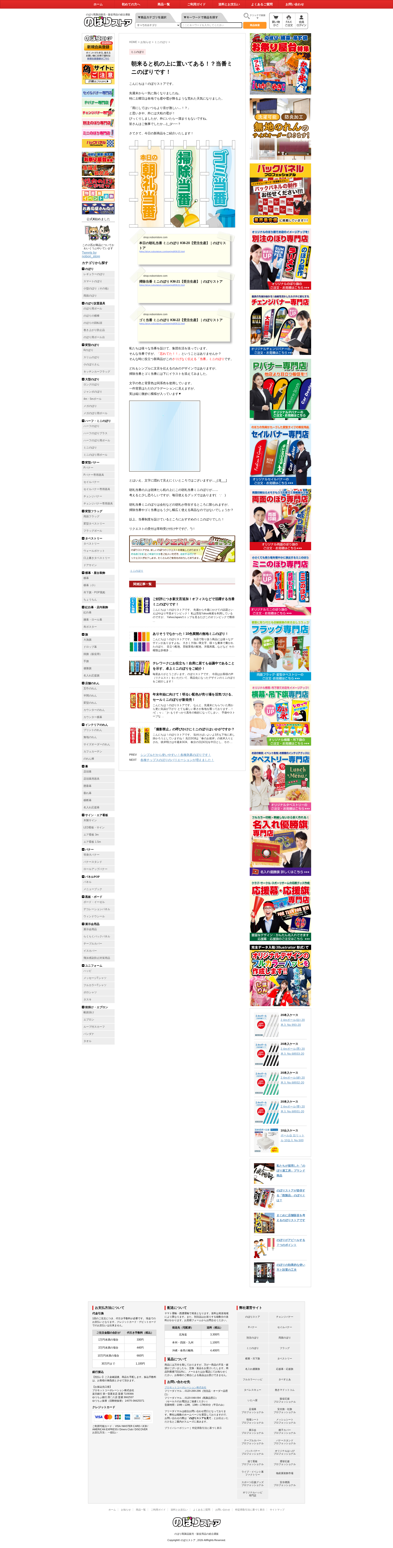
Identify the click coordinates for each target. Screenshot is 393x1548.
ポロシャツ (90, 992)
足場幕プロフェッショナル (253, 1410)
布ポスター (90, 626)
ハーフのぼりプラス (95, 433)
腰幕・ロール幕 (93, 619)
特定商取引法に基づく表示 (207, 1428)
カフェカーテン (93, 751)
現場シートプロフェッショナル (253, 1421)
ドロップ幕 (90, 646)
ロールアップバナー (95, 869)
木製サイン (90, 820)
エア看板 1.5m (92, 841)
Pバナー (88, 467)
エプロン (89, 1019)
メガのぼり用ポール (95, 413)
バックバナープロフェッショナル (253, 1452)
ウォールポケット (94, 550)
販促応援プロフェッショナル (285, 1400)
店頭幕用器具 (91, 778)
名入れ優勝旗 (252, 1369)
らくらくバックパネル (97, 936)
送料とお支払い (229, 4)
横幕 (86, 578)
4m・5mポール (93, 398)
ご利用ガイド (196, 4)
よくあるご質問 (262, 4)
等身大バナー (91, 854)
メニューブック (93, 889)
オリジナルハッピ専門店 (252, 1494)
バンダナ (89, 1034)
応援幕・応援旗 (284, 1369)
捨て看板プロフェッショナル (253, 1463)
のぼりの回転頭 (93, 323)
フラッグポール (93, 530)
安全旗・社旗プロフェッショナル (285, 1410)
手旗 (86, 661)
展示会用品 (90, 929)
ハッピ (87, 970)
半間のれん (90, 695)
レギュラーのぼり (94, 274)
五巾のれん (90, 688)
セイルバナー (91, 482)
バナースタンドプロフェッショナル (285, 1442)
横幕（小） (90, 585)
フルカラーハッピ (252, 1379)
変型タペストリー (94, 523)
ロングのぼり (91, 384)
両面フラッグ (91, 516)
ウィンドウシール (94, 916)
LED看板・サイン (94, 827)
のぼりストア (252, 1316)
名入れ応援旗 (91, 675)
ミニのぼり (90, 447)
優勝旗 (87, 668)
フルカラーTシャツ (95, 985)
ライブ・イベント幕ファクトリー (253, 1473)
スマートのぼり (93, 281)
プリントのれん (93, 730)
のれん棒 (89, 758)
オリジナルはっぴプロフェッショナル (285, 1452)
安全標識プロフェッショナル (285, 1484)
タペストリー (91, 543)
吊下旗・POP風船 (94, 592)
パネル (87, 882)
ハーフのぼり (91, 426)
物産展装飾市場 (284, 1473)
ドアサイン (90, 565)
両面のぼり (90, 295)
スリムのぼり (91, 357)
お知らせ (126, 1509)
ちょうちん (90, 599)
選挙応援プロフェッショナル (285, 1463)
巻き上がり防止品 (94, 330)
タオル (87, 1041)
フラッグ (285, 1348)
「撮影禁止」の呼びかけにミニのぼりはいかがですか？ (194, 729)
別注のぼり (252, 1337)
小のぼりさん (91, 364)
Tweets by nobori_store (91, 254)
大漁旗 (87, 639)
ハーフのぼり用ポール (97, 440)
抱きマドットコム (285, 1389)
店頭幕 (87, 771)
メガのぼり (90, 406)
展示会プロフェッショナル (253, 1431)
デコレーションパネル (97, 909)
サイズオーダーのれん (97, 744)
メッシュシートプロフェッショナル (285, 1421)
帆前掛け (89, 1012)
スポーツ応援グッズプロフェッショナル (253, 1484)
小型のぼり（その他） (97, 288)
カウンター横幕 (93, 717)
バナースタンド (93, 862)
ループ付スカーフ (94, 1026)
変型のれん (90, 702)
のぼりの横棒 (91, 315)
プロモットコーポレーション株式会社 (185, 1387)
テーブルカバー (93, 943)
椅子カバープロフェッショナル (285, 1431)
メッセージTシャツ (95, 978)
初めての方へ (131, 4)
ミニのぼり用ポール (95, 454)
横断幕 (87, 800)
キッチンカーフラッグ (97, 371)
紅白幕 (87, 612)
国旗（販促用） (93, 654)
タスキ (87, 999)
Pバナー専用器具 (94, 474)
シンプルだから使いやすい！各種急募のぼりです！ (175, 754)
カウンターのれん (94, 710)
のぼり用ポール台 (94, 337)
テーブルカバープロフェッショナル (253, 1442)
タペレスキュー (252, 1389)
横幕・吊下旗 (252, 1358)
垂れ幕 (87, 793)
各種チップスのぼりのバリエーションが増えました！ (177, 760)
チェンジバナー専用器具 (98, 503)
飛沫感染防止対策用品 (97, 958)
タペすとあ (285, 1379)
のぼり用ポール (93, 308)
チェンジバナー (93, 496)
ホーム (98, 4)
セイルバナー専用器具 (97, 489)
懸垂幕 (87, 786)
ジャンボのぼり (93, 391)
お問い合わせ (295, 4)
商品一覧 (164, 4)
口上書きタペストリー (97, 558)
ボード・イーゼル (94, 902)
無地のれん (90, 737)
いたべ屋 (252, 1400)
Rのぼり (88, 350)
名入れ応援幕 (91, 807)
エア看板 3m (91, 834)
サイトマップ (277, 1509)
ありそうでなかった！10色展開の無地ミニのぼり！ (190, 633)
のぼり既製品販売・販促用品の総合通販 (196, 1533)
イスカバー (90, 950)
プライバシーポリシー (177, 1428)
